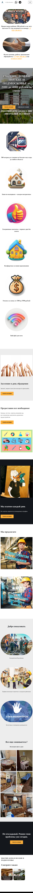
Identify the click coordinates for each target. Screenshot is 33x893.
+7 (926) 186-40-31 (9, 2)
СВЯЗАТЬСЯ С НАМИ (23, 107)
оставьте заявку (16, 58)
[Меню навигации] (30, 2)
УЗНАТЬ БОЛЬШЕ (8, 107)
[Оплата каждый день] (2, 2)
